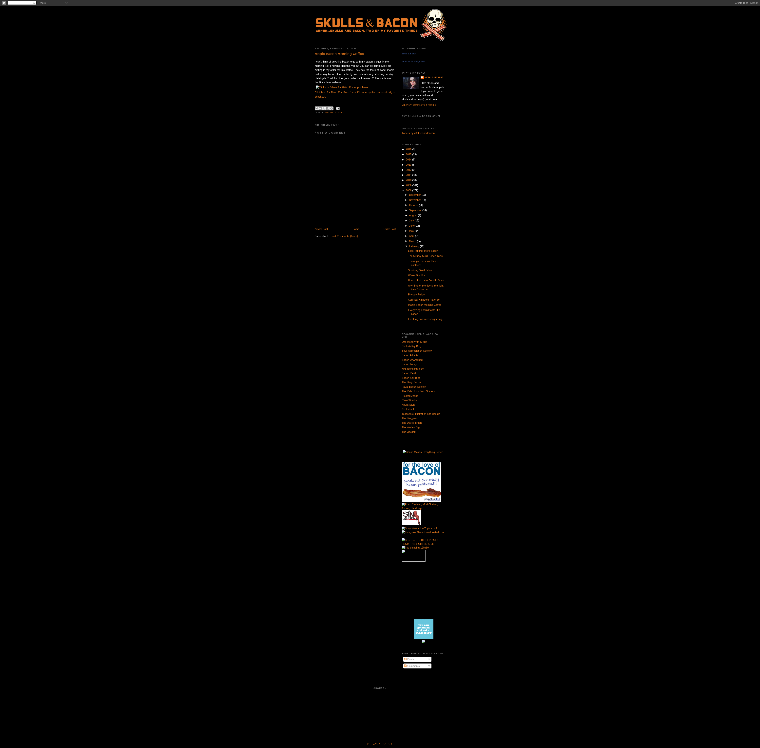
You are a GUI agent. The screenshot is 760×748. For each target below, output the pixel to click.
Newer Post (321, 229)
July (412, 220)
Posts (410, 659)
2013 (409, 164)
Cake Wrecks (409, 400)
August (413, 215)
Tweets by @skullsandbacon (418, 133)
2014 (409, 159)
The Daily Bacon (411, 382)
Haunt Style (408, 404)
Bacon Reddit (409, 373)
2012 (409, 169)
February (414, 246)
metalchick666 (434, 77)
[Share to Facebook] (328, 108)
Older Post (390, 229)
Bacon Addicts (410, 355)
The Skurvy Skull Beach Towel (425, 255)
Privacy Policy (416, 294)
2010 (409, 180)
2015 (409, 154)
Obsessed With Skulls (414, 341)
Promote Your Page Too (413, 61)
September (415, 210)
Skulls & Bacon (409, 53)
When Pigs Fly (416, 275)
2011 (409, 175)
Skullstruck (408, 409)
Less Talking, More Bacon (423, 250)
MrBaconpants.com (413, 368)
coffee (339, 113)
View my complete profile (419, 105)
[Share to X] (324, 108)
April (412, 235)
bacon (329, 113)
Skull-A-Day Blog (411, 346)
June (412, 225)
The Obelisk (409, 431)
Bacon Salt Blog (411, 377)
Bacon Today (409, 364)
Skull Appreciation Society (417, 350)
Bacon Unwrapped (412, 359)
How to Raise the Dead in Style (426, 280)
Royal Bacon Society (414, 386)
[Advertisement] (361, 222)
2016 (409, 149)
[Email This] (316, 108)
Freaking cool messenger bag (425, 319)
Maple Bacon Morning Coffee (339, 54)
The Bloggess (410, 418)
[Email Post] (337, 108)
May (412, 230)
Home (355, 229)
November (415, 199)
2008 (409, 190)
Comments (413, 665)
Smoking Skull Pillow (420, 270)
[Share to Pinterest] (331, 108)
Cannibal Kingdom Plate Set (424, 299)
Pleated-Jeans (410, 395)
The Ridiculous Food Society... (419, 391)
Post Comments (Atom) (344, 236)
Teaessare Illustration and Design (421, 413)
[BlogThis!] (320, 108)
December (415, 194)
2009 (409, 185)
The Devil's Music (412, 422)
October (414, 205)
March (413, 241)
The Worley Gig (411, 427)
